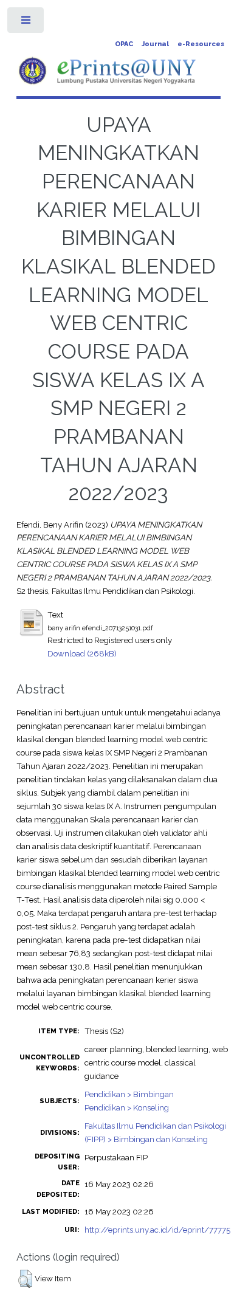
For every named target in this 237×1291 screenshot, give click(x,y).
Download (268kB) (82, 653)
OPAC (124, 44)
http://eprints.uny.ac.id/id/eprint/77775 (157, 1229)
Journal (155, 44)
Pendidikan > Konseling (126, 1107)
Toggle (26, 23)
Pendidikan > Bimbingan (129, 1094)
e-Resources (200, 44)
